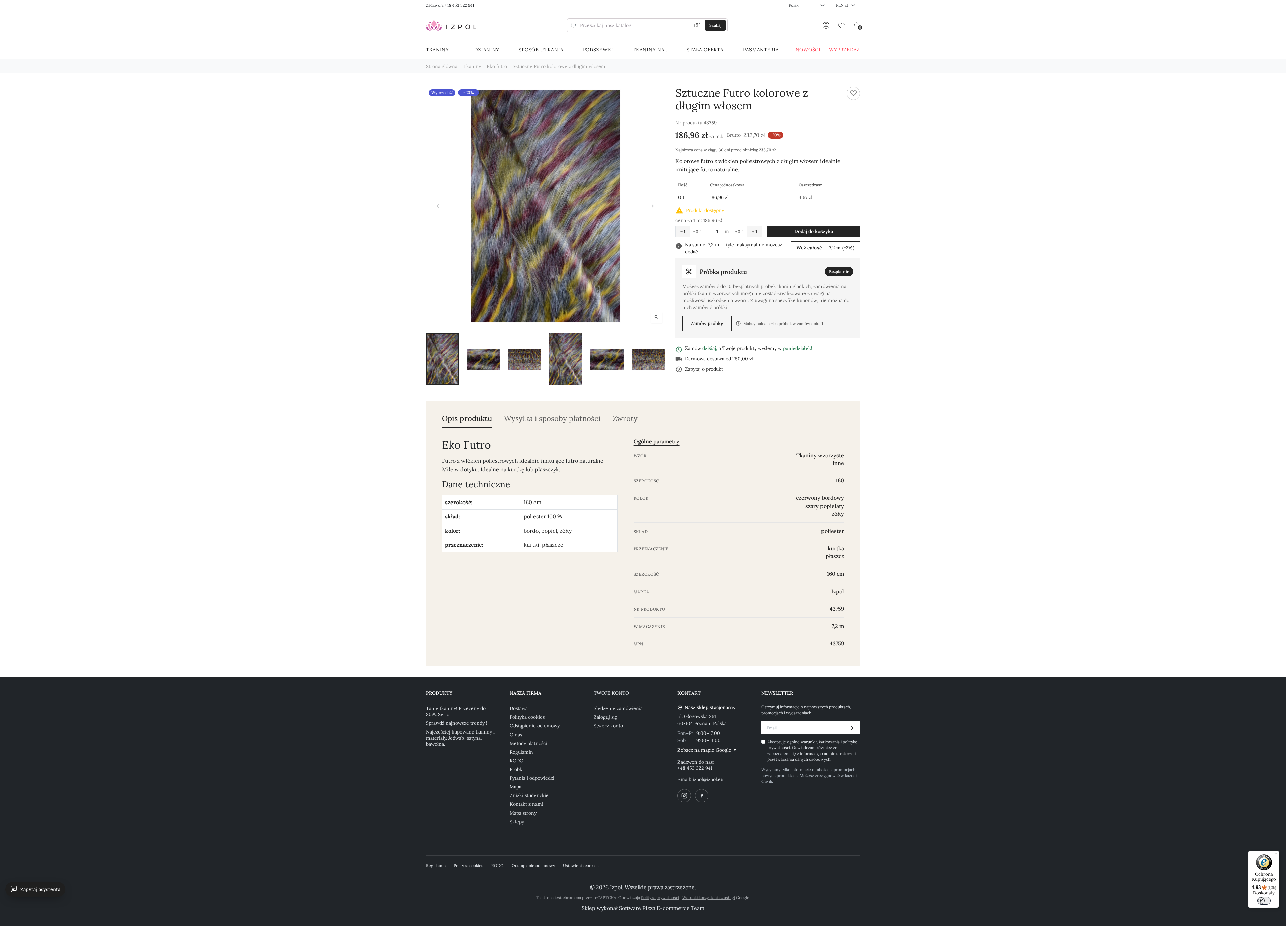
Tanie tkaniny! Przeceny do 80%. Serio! (456, 711)
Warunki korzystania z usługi (708, 897)
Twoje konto (611, 693)
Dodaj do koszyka (813, 231)
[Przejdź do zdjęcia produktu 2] (483, 359)
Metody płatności (528, 743)
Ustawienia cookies (581, 865)
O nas (516, 734)
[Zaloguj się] (825, 25)
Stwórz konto (608, 726)
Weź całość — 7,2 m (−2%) (825, 248)
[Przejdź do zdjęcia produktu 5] (607, 359)
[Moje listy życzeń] (841, 25)
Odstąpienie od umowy (535, 726)
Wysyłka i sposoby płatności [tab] (552, 418)
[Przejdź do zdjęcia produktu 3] (525, 359)
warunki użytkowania (821, 741)
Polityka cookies (527, 717)
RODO (516, 761)
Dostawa (519, 708)
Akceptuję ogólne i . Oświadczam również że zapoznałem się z (812, 750)
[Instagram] (684, 795)
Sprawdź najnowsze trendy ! (456, 723)
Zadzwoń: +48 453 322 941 (450, 5)
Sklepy (517, 822)
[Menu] (1275, 855)
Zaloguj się (605, 717)
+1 (755, 232)
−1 (683, 232)
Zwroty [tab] (625, 418)
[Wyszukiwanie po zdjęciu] (697, 25)
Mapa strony (523, 813)
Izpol (837, 591)
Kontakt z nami (526, 804)
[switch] (1264, 901)
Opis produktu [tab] (467, 418)
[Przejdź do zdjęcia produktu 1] (442, 359)
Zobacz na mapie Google (704, 750)
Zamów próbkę (707, 323)
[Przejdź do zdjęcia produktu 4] (565, 359)
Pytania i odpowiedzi (532, 778)
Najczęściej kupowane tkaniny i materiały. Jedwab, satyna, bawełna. (460, 738)
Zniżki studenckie (529, 795)
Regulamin (521, 752)
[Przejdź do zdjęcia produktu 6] (648, 359)
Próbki (517, 769)
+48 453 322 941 (694, 768)
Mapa (515, 787)
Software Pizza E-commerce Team (661, 908)
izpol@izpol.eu (708, 779)
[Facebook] (701, 795)
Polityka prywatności (660, 897)
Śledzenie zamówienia (618, 708)
